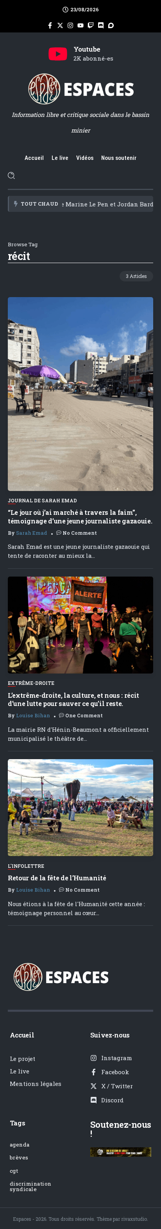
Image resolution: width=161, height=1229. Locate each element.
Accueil (22, 1035)
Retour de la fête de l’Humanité (57, 878)
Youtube (87, 49)
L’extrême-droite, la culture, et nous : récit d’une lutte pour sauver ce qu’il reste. (73, 699)
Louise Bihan (33, 715)
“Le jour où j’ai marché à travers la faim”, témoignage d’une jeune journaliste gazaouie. (80, 516)
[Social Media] (50, 25)
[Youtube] (58, 54)
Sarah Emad (31, 533)
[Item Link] (80, 394)
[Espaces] (80, 88)
